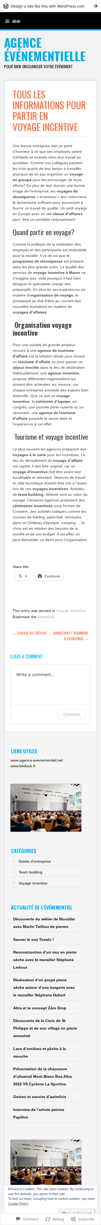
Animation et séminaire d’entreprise (70, 635)
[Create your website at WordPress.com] (50, 6)
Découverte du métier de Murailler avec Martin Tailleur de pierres (44, 923)
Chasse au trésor (29, 633)
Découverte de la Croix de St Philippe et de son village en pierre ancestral (45, 1028)
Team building (30, 872)
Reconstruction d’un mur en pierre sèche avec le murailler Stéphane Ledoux (44, 959)
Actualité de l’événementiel (41, 907)
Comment (71, 714)
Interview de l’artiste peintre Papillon (38, 1113)
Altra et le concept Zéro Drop (39, 1008)
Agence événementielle (44, 49)
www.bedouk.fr (23, 766)
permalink (46, 617)
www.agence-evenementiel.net (37, 760)
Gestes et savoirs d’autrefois (39, 1097)
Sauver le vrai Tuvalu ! (33, 939)
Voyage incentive (71, 611)
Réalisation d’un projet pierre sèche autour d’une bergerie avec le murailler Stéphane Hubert (44, 987)
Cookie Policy (18, 1204)
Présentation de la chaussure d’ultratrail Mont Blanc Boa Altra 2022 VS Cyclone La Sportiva (42, 1076)
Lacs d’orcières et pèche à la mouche (39, 1052)
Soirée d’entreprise (35, 861)
